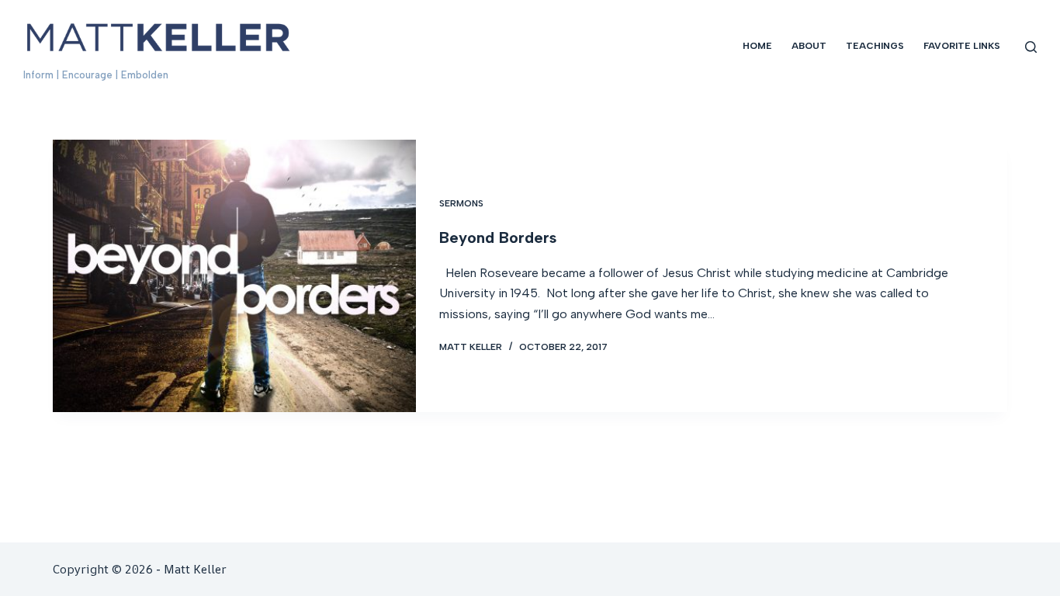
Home (757, 45)
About (809, 45)
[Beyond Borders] (234, 276)
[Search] (1031, 47)
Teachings (875, 45)
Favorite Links (961, 45)
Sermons (461, 203)
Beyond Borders (497, 237)
